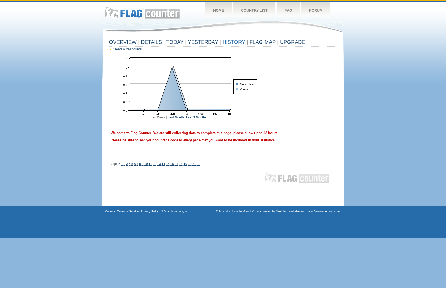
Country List (254, 10)
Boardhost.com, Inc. (176, 211)
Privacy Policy (150, 211)
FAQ (288, 10)
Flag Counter (142, 13)
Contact (110, 211)
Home (218, 10)
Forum (316, 10)
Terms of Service (128, 211)
